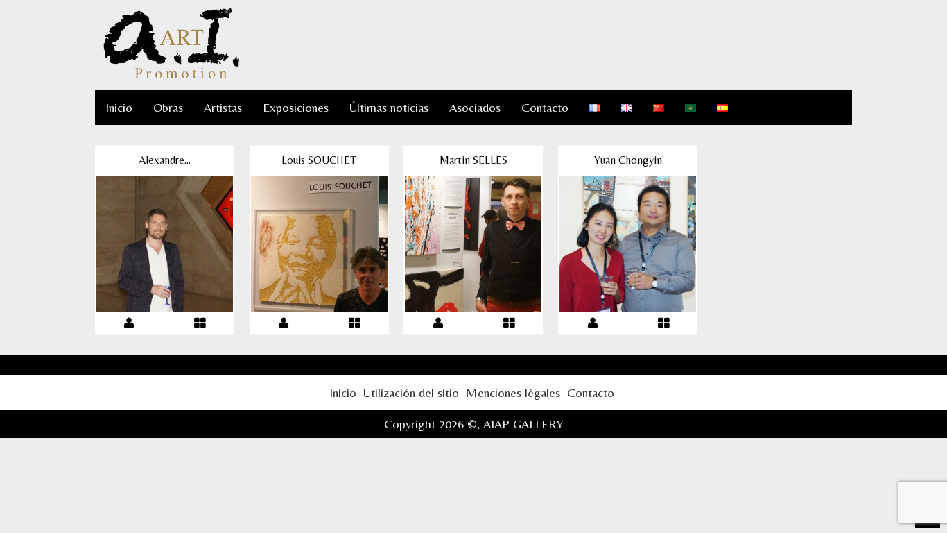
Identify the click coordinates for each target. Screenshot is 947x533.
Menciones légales (513, 392)
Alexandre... (165, 160)
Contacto (544, 107)
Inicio (118, 107)
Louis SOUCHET (318, 160)
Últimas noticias (388, 107)
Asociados (475, 107)
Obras (168, 107)
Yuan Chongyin (628, 160)
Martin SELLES (473, 160)
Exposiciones (296, 107)
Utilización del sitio (411, 392)
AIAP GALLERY (523, 423)
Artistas (223, 107)
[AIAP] (171, 76)
